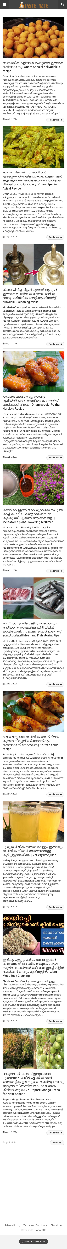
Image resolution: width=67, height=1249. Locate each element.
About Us (41, 1230)
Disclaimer (56, 1225)
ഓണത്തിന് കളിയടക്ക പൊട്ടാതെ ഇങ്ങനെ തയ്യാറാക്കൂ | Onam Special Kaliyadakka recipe (33, 67)
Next (55, 1142)
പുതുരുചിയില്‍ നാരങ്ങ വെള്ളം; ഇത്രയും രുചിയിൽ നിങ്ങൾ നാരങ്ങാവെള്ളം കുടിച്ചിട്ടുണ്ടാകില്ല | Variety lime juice (33, 851)
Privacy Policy (12, 1225)
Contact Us (27, 1230)
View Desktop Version (35, 1241)
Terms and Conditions (35, 1225)
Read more (54, 120)
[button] (4, 4)
